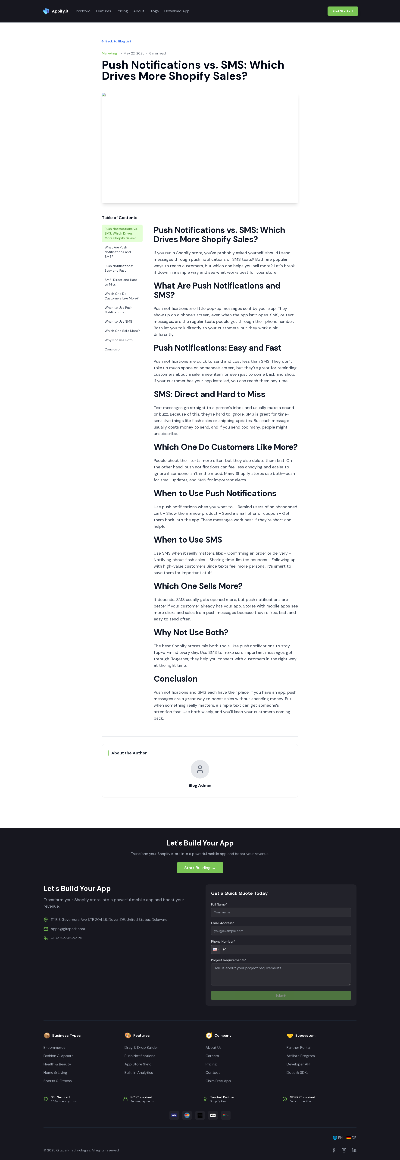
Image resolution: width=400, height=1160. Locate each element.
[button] (215, 949)
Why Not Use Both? (119, 340)
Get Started (343, 11)
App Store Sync (138, 1064)
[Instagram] (344, 1150)
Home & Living (55, 1072)
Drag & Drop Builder (141, 1047)
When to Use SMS (118, 321)
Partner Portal (298, 1047)
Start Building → (200, 868)
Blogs (154, 11)
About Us (214, 1047)
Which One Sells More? (122, 331)
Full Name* (219, 904)
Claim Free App (218, 1080)
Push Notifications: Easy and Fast (119, 268)
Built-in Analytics (139, 1072)
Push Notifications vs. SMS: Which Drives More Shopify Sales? (121, 233)
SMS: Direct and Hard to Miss (121, 282)
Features (103, 11)
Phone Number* (223, 941)
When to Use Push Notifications (118, 309)
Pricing (122, 11)
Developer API (298, 1064)
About (138, 11)
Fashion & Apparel (59, 1055)
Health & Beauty (57, 1064)
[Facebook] (333, 1150)
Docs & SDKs (298, 1072)
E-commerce (55, 1047)
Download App (177, 11)
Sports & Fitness (58, 1080)
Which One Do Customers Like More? (122, 296)
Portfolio (83, 11)
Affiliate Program (301, 1055)
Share (114, 809)
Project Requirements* (228, 960)
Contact (213, 1072)
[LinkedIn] (354, 1150)
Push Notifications (140, 1055)
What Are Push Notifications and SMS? (118, 252)
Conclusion (113, 349)
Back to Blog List (118, 41)
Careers (212, 1055)
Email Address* (222, 923)
